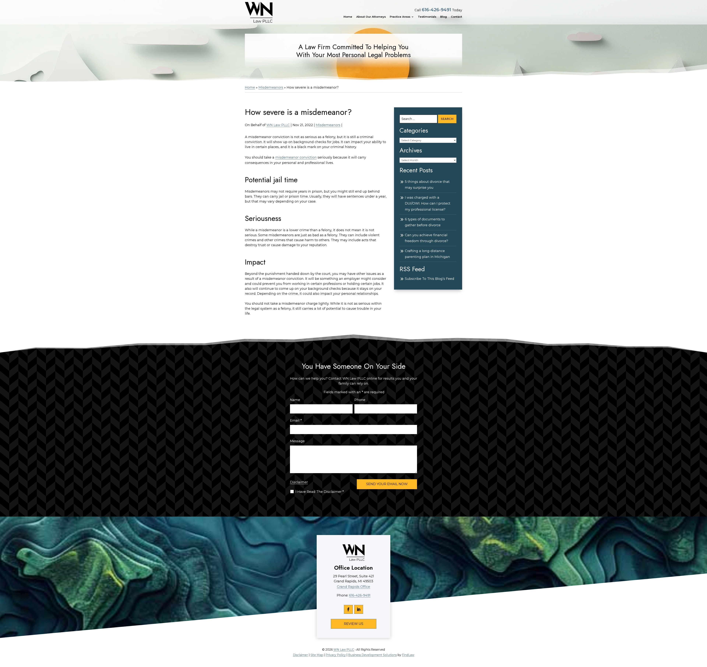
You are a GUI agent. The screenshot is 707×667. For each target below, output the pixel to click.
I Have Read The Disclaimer (320, 492)
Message (297, 441)
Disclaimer (299, 482)
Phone (359, 400)
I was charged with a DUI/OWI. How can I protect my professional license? (427, 204)
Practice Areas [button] (400, 16)
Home (348, 16)
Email (296, 420)
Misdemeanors (328, 125)
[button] (703, 640)
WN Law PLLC (278, 125)
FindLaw (408, 655)
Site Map (316, 655)
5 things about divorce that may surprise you (427, 185)
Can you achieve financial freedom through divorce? (426, 238)
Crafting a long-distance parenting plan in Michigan (427, 254)
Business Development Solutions (372, 655)
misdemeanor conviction (296, 157)
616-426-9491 (436, 9)
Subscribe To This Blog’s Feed (429, 279)
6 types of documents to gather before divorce (425, 222)
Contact (456, 16)
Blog (443, 16)
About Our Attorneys (371, 16)
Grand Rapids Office (353, 587)
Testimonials (427, 16)
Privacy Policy (336, 655)
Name (295, 400)
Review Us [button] (353, 624)
